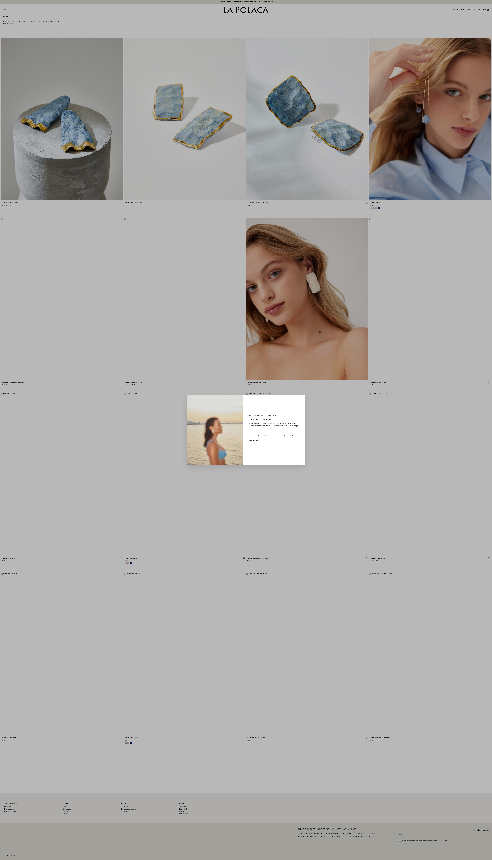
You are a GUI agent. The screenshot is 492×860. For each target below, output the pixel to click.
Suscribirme (254, 440)
